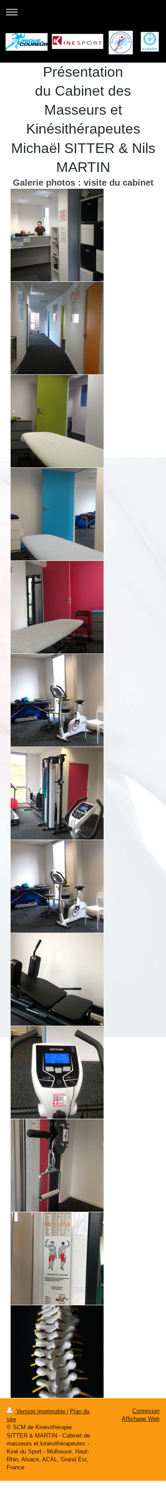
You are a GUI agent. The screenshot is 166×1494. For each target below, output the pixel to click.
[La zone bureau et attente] (57, 235)
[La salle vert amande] (57, 421)
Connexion (145, 1411)
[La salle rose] (57, 607)
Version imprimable (41, 1411)
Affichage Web (140, 1419)
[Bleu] (57, 514)
